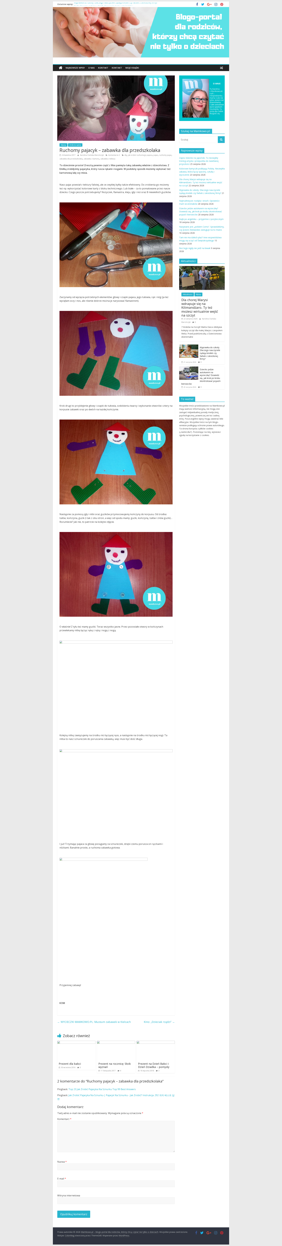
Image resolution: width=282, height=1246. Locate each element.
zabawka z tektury (107, 159)
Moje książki (132, 67)
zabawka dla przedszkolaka (71, 159)
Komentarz (64, 1119)
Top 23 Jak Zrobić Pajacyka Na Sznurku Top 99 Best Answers (102, 1089)
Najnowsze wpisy (75, 67)
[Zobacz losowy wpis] (221, 68)
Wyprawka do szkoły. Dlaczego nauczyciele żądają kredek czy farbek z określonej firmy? (115, 4)
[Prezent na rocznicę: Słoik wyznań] (116, 1042)
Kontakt (103, 67)
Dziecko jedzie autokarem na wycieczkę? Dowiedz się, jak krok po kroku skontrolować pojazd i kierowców (200, 211)
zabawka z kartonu (91, 159)
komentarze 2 (114, 155)
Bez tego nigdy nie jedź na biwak (194, 248)
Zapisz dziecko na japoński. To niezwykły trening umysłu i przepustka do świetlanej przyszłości (199, 160)
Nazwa (62, 1161)
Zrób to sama (75, 145)
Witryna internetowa (68, 1195)
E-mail (61, 1178)
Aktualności (187, 294)
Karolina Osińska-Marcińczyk (92, 155)
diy (125, 155)
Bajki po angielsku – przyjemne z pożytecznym (201, 219)
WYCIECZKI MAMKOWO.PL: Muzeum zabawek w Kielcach (94, 1022)
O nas (91, 67)
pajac (155, 155)
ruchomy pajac (165, 155)
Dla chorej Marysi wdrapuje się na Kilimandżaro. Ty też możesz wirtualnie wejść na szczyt (200, 182)
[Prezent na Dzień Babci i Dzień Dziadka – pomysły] (156, 1042)
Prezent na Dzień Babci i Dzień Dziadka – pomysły (153, 1065)
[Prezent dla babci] (76, 1042)
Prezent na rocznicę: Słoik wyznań (114, 1065)
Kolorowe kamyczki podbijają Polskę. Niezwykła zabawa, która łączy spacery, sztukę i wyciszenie (202, 171)
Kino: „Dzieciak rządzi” (159, 1022)
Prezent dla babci (70, 1063)
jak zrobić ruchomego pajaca (140, 155)
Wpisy (63, 145)
